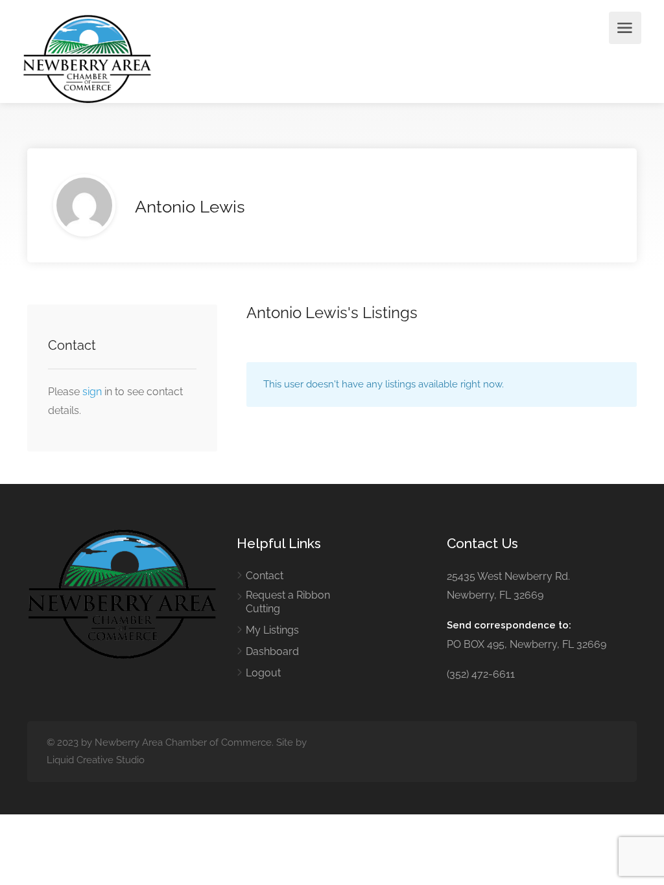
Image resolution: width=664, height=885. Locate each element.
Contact (264, 575)
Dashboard (272, 651)
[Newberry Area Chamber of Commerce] (87, 58)
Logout (263, 673)
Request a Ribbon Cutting (288, 602)
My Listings (272, 630)
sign (93, 391)
